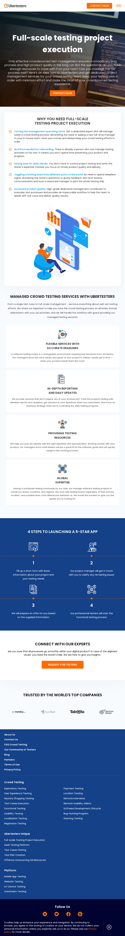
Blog (7, 754)
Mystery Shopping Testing (19, 798)
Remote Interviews (74, 798)
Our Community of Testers (20, 749)
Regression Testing (15, 823)
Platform (10, 870)
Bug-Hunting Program (76, 813)
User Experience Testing (18, 793)
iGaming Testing (73, 818)
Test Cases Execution (16, 803)
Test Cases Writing (15, 850)
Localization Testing (15, 818)
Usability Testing (13, 813)
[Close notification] (107, 927)
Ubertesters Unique (17, 834)
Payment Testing (73, 788)
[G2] (80, 914)
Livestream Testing (15, 891)
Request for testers (62, 665)
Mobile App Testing (15, 876)
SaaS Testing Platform (17, 845)
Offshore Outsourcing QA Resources (25, 860)
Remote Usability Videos (77, 803)
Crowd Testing (14, 782)
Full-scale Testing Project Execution (24, 840)
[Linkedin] (45, 914)
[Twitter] (56, 914)
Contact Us (11, 739)
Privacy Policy (12, 769)
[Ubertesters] (15, 6)
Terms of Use (12, 764)
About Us (9, 734)
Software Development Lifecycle (82, 808)
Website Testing (13, 881)
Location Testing (73, 793)
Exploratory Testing (15, 788)
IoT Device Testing (14, 886)
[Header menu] (119, 6)
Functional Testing (14, 808)
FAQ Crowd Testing (15, 744)
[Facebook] (68, 914)
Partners (9, 759)
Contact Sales (99, 5)
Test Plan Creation (14, 855)
